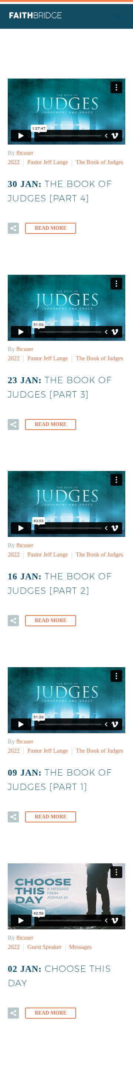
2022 (14, 162)
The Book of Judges (99, 162)
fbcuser (24, 153)
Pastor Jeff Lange (47, 162)
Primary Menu (118, 15)
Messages (80, 947)
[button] (13, 228)
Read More (50, 228)
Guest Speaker (44, 947)
